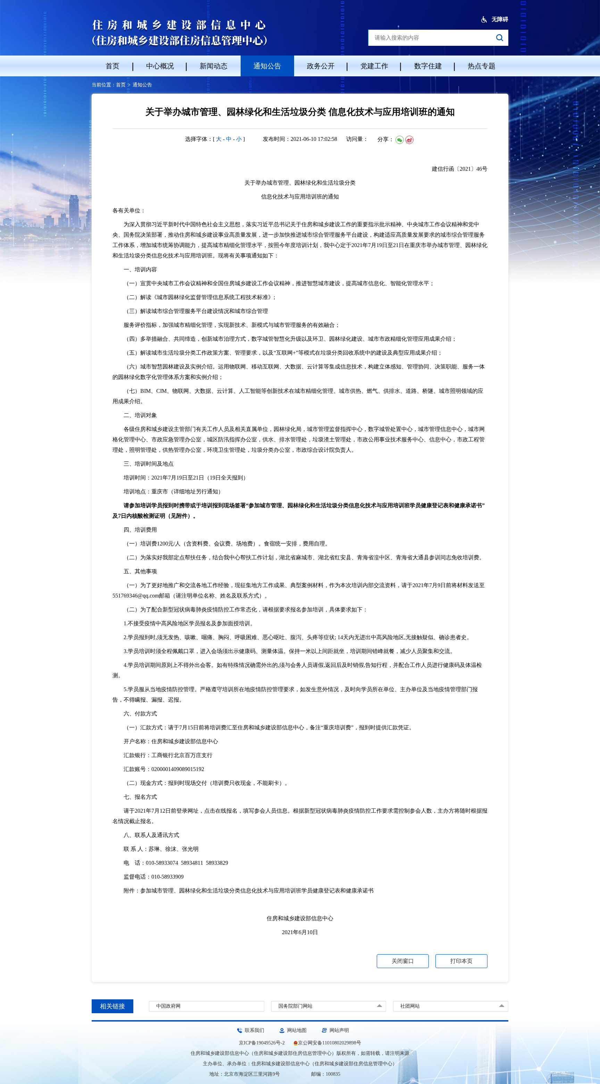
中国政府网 (168, 1006)
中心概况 (160, 66)
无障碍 (499, 19)
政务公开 (321, 66)
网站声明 (339, 1030)
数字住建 (428, 66)
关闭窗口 (403, 961)
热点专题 (481, 66)
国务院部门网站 (295, 1006)
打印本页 (461, 961)
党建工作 (374, 66)
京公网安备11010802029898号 (329, 1042)
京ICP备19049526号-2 (262, 1042)
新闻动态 (213, 66)
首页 (112, 66)
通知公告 (267, 66)
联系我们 (254, 1030)
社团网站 (410, 1006)
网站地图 (297, 1030)
